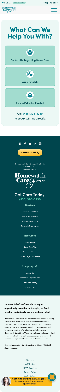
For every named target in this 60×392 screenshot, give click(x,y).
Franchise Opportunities (30, 277)
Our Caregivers (30, 242)
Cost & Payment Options (30, 256)
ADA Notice (30, 364)
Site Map (30, 360)
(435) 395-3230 (50, 2)
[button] (28, 387)
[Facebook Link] (25, 144)
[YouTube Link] (30, 144)
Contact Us (30, 287)
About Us (30, 273)
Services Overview (30, 211)
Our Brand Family (30, 282)
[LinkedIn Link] (35, 144)
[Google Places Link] (20, 144)
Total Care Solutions (30, 216)
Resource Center (30, 251)
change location (19, 3)
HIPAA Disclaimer (30, 368)
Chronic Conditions (30, 221)
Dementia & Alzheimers (30, 226)
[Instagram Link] (40, 144)
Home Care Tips (30, 247)
